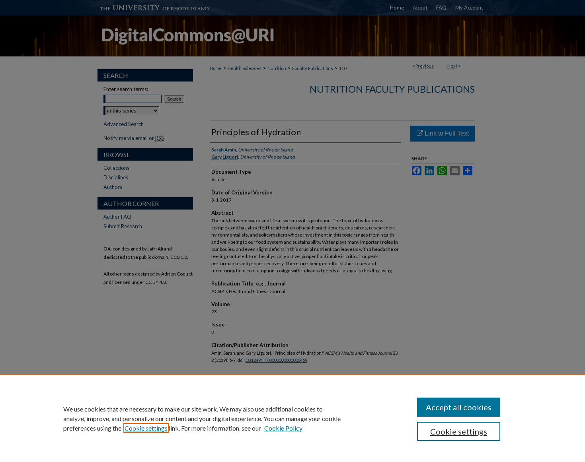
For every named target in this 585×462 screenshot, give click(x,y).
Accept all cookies (458, 407)
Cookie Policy (283, 428)
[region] (292, 418)
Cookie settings (146, 428)
